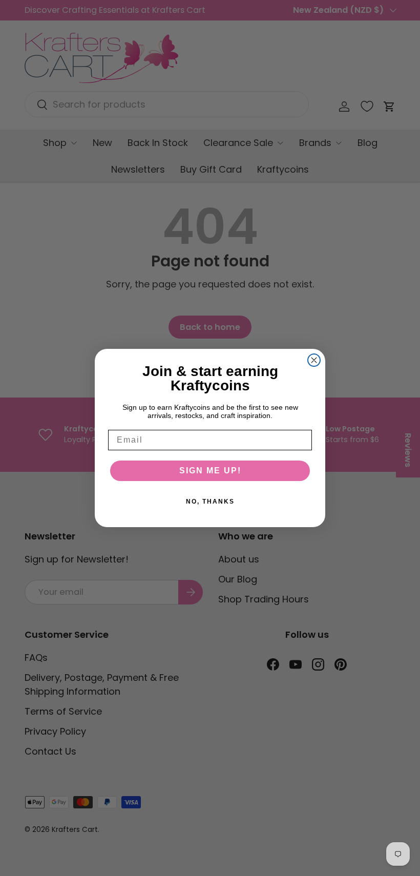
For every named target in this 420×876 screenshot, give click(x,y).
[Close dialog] (314, 360)
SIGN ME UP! (210, 470)
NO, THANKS (210, 501)
